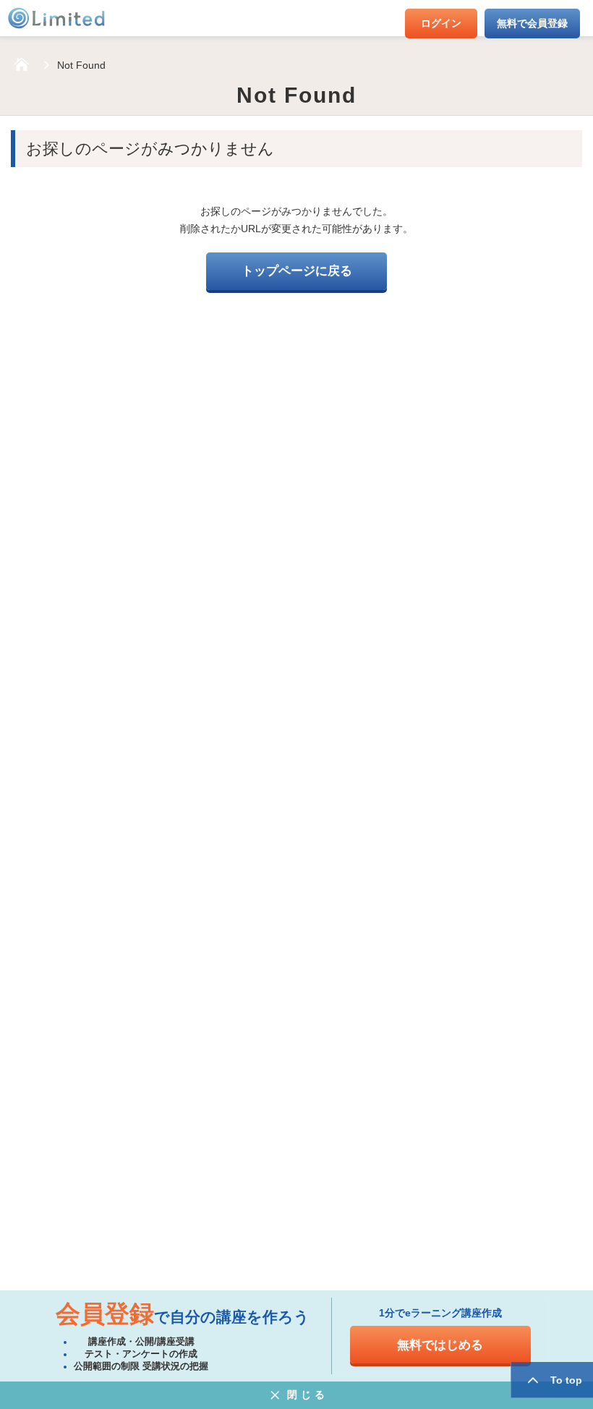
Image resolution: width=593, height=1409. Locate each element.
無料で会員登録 (532, 23)
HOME (22, 65)
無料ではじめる (440, 1345)
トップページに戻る (297, 271)
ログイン (441, 23)
